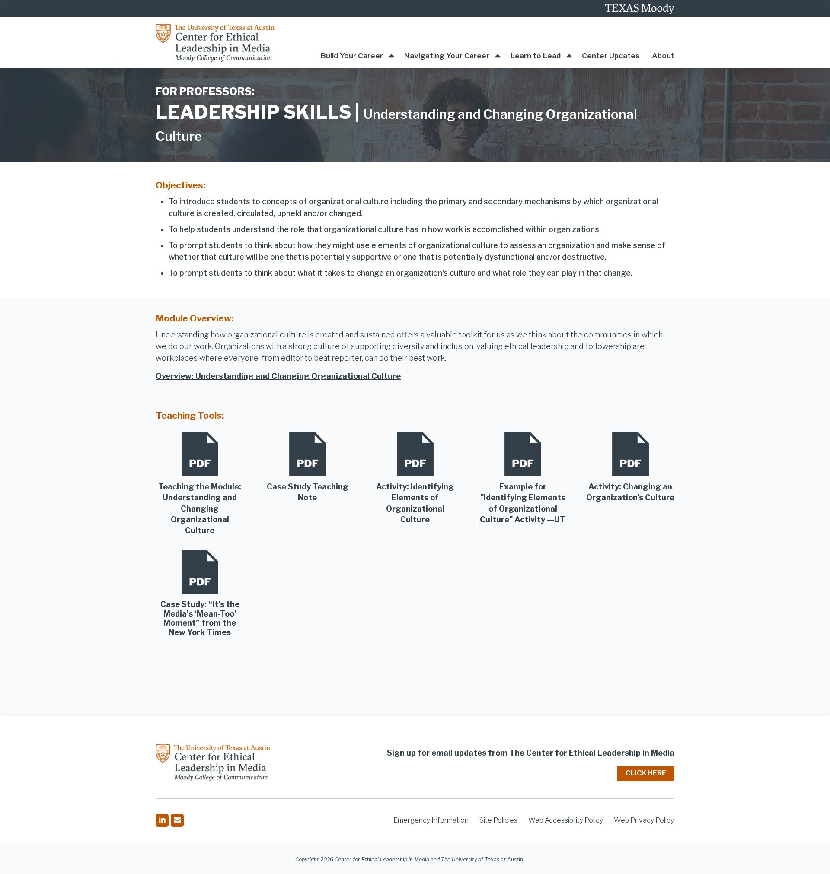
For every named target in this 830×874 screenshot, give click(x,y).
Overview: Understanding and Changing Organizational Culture (278, 376)
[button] (357, 42)
